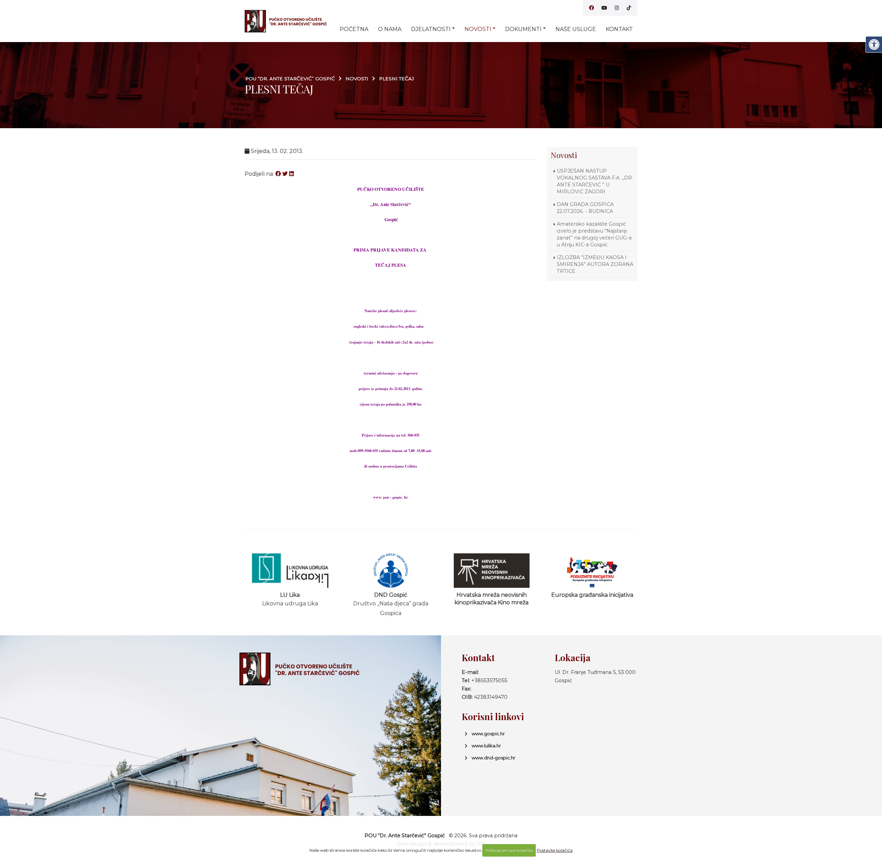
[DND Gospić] (391, 570)
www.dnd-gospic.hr (493, 757)
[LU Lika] (290, 570)
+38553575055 (489, 680)
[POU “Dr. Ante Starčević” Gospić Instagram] (617, 8)
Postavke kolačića (555, 850)
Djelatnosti (431, 29)
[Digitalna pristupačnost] (873, 44)
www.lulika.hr (486, 745)
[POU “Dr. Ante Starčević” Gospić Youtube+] (604, 8)
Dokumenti (523, 29)
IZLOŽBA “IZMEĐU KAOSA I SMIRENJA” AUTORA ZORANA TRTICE (595, 264)
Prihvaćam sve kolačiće (509, 850)
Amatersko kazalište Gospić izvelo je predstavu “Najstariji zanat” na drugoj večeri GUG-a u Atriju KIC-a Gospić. (594, 234)
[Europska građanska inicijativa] (592, 570)
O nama (389, 29)
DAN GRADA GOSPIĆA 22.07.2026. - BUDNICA (585, 207)
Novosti (477, 29)
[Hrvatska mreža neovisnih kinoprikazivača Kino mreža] (492, 570)
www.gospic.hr (488, 733)
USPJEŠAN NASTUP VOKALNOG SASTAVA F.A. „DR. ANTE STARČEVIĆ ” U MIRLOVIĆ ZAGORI (595, 181)
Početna (354, 29)
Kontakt (619, 29)
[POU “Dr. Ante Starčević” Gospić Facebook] (591, 8)
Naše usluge (575, 29)
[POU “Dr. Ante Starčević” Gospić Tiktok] (629, 8)
